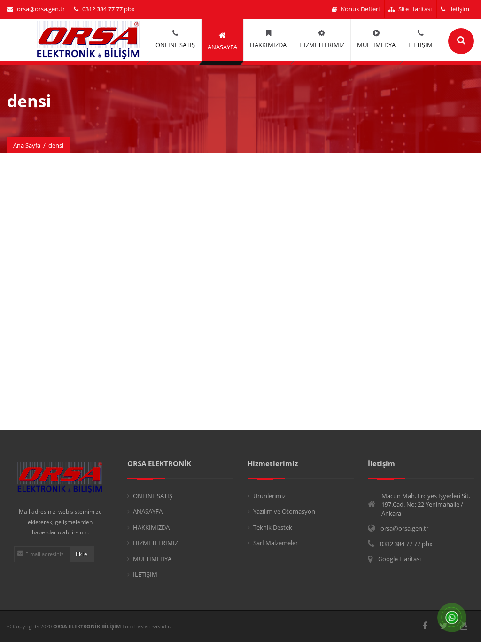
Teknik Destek (272, 527)
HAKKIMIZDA (151, 527)
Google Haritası (399, 559)
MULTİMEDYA (152, 559)
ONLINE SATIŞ (152, 496)
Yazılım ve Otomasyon (284, 511)
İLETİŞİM (145, 574)
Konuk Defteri (360, 9)
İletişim (459, 9)
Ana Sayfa (26, 145)
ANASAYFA (148, 511)
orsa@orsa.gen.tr (41, 9)
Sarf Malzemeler (275, 543)
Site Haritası (415, 9)
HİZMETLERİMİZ (155, 543)
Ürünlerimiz (269, 496)
